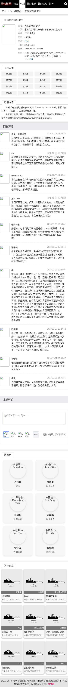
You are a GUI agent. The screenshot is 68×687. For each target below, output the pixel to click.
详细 (31, 59)
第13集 (9, 93)
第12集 (59, 86)
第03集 (42, 74)
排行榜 (52, 4)
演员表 (7, 454)
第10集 (25, 86)
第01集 (9, 74)
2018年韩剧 (15, 11)
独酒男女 (6, 667)
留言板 (51, 684)
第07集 (42, 80)
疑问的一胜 (7, 632)
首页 (16, 4)
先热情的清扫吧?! (33, 11)
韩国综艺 (42, 4)
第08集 (59, 80)
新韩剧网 (22, 681)
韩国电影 (31, 4)
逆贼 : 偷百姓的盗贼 (55, 632)
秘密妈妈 (6, 596)
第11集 (42, 86)
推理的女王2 (52, 596)
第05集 (9, 80)
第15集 (42, 93)
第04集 (59, 74)
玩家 (26, 596)
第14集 (25, 93)
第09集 (9, 86)
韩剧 (22, 4)
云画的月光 (51, 667)
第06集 (25, 80)
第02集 (25, 74)
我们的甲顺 (29, 667)
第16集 (59, 93)
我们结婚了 (29, 632)
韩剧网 (6, 3)
